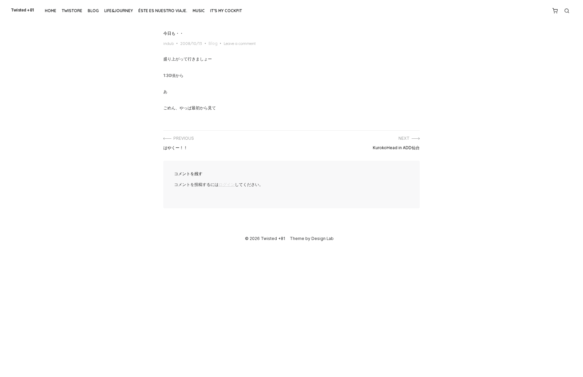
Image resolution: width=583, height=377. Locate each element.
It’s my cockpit (226, 10)
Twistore (72, 10)
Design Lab (322, 238)
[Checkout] (555, 11)
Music (199, 10)
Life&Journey (118, 10)
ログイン (227, 184)
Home (50, 10)
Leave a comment (240, 43)
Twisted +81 (22, 10)
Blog (93, 10)
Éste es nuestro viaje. (162, 10)
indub (168, 43)
